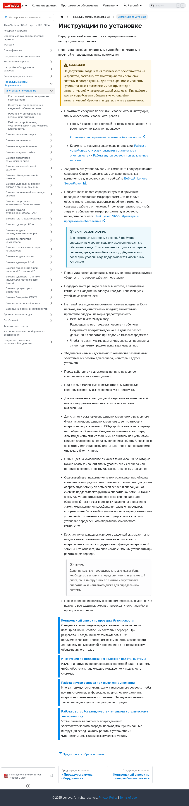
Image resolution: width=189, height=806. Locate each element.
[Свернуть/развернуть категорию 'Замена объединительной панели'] (51, 177)
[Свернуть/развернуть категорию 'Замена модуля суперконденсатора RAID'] (51, 211)
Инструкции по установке (21, 90)
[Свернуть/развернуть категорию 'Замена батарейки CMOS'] (51, 297)
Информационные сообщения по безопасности (24, 333)
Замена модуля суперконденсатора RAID (21, 211)
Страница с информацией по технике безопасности (105, 137)
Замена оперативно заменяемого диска (18, 159)
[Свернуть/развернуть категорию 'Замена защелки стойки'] (51, 152)
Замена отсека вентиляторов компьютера (23, 249)
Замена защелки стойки (20, 152)
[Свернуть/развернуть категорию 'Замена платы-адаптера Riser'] (51, 219)
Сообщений (11, 320)
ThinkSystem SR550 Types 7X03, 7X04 (27, 25)
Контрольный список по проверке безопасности (28, 98)
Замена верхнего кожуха (21, 134)
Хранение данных (44, 5)
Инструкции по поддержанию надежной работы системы (26, 106)
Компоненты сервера (17, 61)
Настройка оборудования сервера (19, 69)
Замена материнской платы (23, 303)
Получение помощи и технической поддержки (18, 342)
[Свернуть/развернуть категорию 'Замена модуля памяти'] (51, 256)
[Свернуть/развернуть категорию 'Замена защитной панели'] (51, 146)
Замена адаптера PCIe (20, 224)
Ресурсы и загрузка (15, 30)
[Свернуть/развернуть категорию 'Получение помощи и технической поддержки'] (51, 341)
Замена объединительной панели (22, 177)
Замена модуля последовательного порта (21, 232)
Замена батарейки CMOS (21, 297)
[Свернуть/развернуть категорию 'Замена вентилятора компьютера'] (51, 240)
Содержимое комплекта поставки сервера (24, 37)
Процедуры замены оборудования (16, 83)
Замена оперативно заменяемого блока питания (23, 203)
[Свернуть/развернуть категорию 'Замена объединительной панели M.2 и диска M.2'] (51, 269)
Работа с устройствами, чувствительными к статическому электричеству (28, 125)
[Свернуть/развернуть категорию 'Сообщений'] (51, 320)
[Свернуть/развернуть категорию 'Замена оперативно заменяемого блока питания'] (51, 202)
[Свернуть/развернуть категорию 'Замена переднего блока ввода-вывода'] (51, 194)
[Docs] (4, 5)
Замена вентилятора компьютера (18, 240)
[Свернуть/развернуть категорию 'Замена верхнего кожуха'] (51, 135)
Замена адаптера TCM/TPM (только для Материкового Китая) (23, 279)
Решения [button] (109, 5)
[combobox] (9, 17)
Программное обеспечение (79, 5)
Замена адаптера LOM (20, 262)
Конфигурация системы (18, 76)
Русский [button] (133, 5)
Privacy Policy (108, 797)
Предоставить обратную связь (83, 754)
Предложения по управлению (22, 55)
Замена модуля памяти (20, 256)
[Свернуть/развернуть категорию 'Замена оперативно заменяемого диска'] (51, 159)
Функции (9, 44)
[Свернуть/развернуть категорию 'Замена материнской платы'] (51, 303)
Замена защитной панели (21, 146)
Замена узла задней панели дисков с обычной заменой (23, 185)
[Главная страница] (61, 17)
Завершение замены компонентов (26, 308)
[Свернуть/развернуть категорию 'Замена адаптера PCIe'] (51, 225)
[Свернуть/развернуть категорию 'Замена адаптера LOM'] (51, 262)
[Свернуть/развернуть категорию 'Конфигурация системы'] (51, 76)
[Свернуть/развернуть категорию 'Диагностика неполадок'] (51, 315)
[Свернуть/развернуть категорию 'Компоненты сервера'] (51, 62)
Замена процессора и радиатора (19, 290)
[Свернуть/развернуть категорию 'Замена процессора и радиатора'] (51, 290)
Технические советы (16, 326)
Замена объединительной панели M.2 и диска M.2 (22, 269)
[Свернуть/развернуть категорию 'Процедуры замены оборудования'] (51, 83)
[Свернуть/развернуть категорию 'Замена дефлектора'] (51, 140)
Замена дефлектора (18, 140)
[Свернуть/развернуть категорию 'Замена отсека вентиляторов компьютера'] (51, 249)
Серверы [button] (18, 5)
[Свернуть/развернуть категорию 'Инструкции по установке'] (51, 91)
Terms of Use (128, 797)
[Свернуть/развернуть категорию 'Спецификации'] (51, 50)
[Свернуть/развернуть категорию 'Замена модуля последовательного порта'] (51, 232)
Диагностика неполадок (18, 314)
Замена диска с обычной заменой (21, 168)
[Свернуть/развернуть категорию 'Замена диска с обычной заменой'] (51, 168)
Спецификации (13, 50)
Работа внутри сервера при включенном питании (25, 115)
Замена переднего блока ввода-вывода (25, 194)
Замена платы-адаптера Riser (24, 218)
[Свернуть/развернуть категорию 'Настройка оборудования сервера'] (51, 69)
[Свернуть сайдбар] (27, 785)
